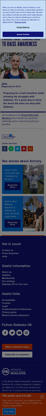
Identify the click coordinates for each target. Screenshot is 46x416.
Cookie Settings (23, 27)
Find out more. (20, 22)
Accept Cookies (23, 34)
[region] (23, 19)
